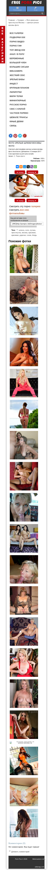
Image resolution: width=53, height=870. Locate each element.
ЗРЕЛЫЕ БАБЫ (17, 79)
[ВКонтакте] (17, 166)
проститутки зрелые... (25, 363)
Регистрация (17, 10)
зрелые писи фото (25, 456)
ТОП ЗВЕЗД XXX (17, 50)
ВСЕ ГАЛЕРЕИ (16, 33)
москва (24, 232)
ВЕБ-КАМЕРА (16, 70)
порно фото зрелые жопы (25, 612)
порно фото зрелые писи (25, 705)
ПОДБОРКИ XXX (17, 37)
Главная (11, 20)
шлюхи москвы (25, 736)
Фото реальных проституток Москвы (23, 21)
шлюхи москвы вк (25, 803)
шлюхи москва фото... (25, 425)
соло (27, 230)
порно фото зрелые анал (25, 580)
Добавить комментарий (20, 851)
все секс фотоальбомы (19, 211)
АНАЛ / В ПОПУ (17, 54)
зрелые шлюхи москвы (25, 332)
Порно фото (20, 156)
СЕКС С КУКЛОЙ (17, 108)
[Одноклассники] (21, 166)
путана (32, 230)
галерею (35, 206)
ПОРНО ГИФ (16, 45)
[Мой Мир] (24, 166)
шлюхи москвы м (25, 834)
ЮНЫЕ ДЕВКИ (16, 121)
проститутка (16, 232)
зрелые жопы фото (25, 487)
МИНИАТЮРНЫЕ (18, 100)
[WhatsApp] (35, 166)
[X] (28, 166)
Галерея (20, 20)
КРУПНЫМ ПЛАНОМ (19, 87)
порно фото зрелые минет (25, 674)
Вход (35, 10)
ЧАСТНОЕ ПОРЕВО (19, 113)
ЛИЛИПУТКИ (16, 92)
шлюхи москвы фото (25, 270)
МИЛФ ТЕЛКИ (16, 96)
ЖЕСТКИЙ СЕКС (17, 75)
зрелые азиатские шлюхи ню (25, 549)
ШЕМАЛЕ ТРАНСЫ (19, 117)
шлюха (21, 230)
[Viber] (31, 166)
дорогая (23, 235)
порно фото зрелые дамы (25, 643)
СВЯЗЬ (13, 125)
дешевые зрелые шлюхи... (25, 394)
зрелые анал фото (25, 518)
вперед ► (32, 172)
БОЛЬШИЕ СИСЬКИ (19, 66)
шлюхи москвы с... (25, 301)
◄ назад (19, 172)
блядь (34, 235)
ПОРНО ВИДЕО (17, 41)
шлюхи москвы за (25, 741)
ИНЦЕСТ (14, 83)
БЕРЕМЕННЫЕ (17, 58)
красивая (32, 232)
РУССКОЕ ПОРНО (18, 104)
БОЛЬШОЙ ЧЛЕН (18, 62)
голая (29, 235)
